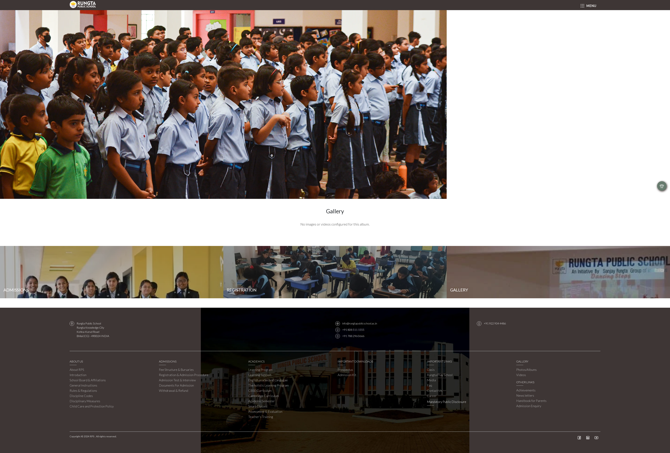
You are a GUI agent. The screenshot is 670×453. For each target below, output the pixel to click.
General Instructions (83, 385)
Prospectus (345, 370)
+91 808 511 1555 (353, 329)
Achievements (525, 390)
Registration (241, 289)
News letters (525, 395)
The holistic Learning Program (268, 385)
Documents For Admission (176, 385)
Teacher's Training (260, 417)
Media (431, 380)
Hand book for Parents (531, 401)
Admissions (16, 289)
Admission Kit (347, 375)
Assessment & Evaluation (265, 411)
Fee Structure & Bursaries (176, 370)
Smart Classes (257, 406)
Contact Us (434, 390)
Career (432, 396)
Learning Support (259, 375)
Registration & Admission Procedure (183, 375)
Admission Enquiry (528, 406)
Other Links (525, 382)
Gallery (459, 289)
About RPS (77, 370)
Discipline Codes (81, 396)
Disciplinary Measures (85, 401)
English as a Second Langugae (268, 380)
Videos (521, 375)
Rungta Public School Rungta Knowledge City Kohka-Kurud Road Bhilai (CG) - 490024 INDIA (93, 330)
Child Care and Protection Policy (92, 406)
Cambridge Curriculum (263, 396)
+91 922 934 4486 (495, 323)
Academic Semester (261, 401)
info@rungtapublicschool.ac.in (359, 323)
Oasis (431, 370)
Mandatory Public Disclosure (446, 402)
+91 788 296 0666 (353, 336)
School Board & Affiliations (88, 380)
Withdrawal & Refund (173, 390)
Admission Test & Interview (177, 380)
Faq (429, 385)
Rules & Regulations (83, 390)
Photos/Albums (526, 370)
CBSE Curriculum (259, 390)
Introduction (78, 375)
